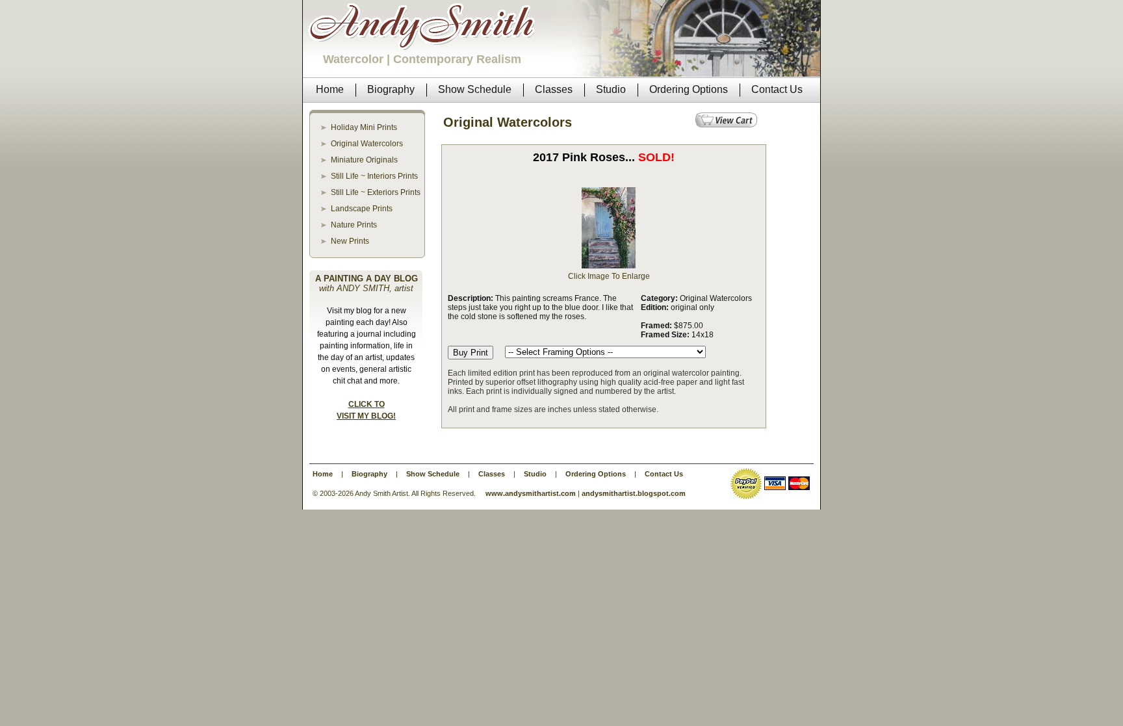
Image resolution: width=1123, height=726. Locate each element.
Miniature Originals (364, 159)
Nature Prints (354, 224)
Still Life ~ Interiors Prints (374, 176)
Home (323, 474)
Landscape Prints (362, 208)
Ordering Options (595, 474)
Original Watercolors (367, 143)
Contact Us (664, 474)
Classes (491, 474)
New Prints (350, 241)
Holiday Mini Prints (364, 127)
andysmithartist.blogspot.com (634, 493)
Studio (535, 474)
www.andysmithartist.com (530, 493)
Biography (369, 474)
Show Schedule (432, 474)
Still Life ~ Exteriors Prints (375, 192)
